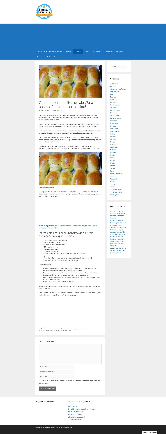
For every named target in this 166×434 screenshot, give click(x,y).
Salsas (112, 168)
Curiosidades (114, 115)
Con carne (68, 52)
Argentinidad (114, 92)
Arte (111, 94)
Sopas (39, 57)
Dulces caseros (115, 118)
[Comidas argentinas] (44, 11)
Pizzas (112, 160)
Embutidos (114, 121)
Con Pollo (47, 57)
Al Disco (113, 86)
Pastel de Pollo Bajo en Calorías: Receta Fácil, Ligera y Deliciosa (118, 251)
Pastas (112, 155)
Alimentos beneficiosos (118, 89)
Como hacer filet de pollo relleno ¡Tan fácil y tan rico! (56, 330)
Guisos (112, 134)
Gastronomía (114, 131)
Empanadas (114, 123)
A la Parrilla (119, 52)
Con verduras (97, 52)
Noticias (113, 150)
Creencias (113, 113)
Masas (112, 142)
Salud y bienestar (116, 174)
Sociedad (113, 179)
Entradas (113, 126)
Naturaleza (114, 147)
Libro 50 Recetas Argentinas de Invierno (49, 52)
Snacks (112, 176)
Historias (113, 139)
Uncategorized (115, 195)
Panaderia (78, 52)
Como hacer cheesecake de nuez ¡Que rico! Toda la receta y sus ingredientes (63, 329)
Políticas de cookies (75, 414)
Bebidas (113, 97)
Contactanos (72, 406)
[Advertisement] (83, 36)
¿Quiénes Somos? (74, 419)
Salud (112, 171)
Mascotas (113, 144)
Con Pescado (109, 52)
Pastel (112, 158)
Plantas (112, 163)
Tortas (56, 57)
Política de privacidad (75, 412)
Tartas (112, 184)
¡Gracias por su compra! (76, 417)
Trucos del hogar (116, 192)
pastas (93, 124)
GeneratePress (67, 427)
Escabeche (114, 129)
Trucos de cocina (116, 189)
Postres (87, 52)
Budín (112, 100)
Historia (113, 137)
